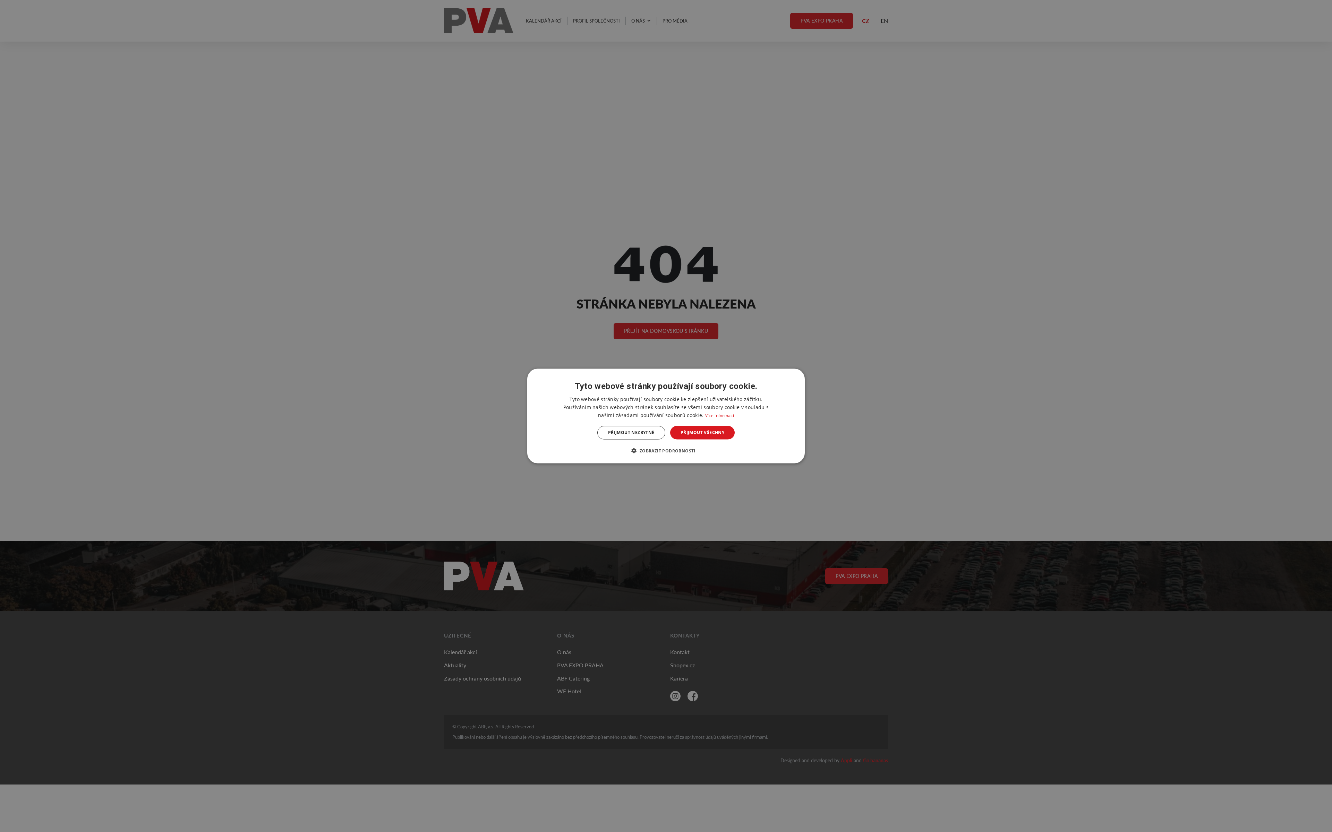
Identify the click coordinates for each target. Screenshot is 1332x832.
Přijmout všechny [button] (702, 432)
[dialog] (666, 416)
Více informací (719, 415)
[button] (666, 450)
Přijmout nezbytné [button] (631, 432)
